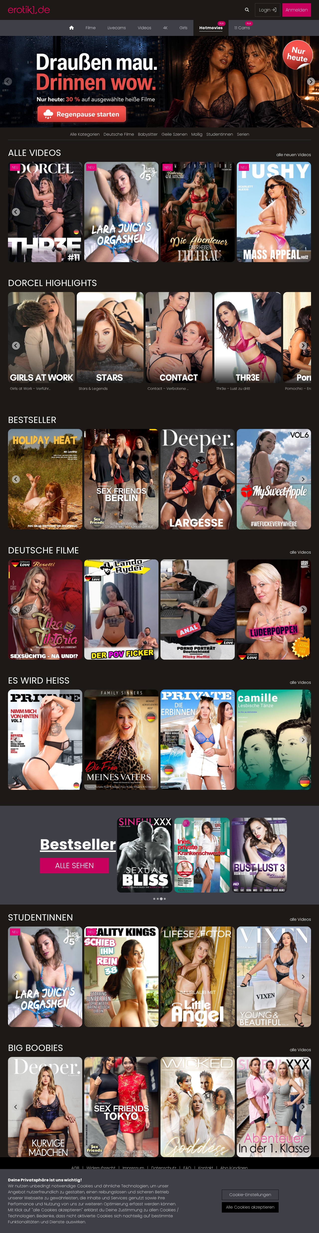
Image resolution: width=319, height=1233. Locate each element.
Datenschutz (163, 1168)
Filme (91, 28)
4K (165, 28)
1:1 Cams (243, 26)
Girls (183, 28)
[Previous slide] (8, 82)
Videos (144, 28)
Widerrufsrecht (100, 1168)
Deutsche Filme (119, 134)
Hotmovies (211, 26)
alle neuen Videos (293, 155)
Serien (243, 134)
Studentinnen (219, 134)
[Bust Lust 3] (144, 855)
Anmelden (297, 10)
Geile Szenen (174, 134)
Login (265, 10)
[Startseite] (71, 28)
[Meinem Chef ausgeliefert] (259, 855)
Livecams (117, 28)
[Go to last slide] (16, 212)
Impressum (133, 1168)
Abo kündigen (234, 1168)
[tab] (154, 899)
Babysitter (148, 134)
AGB (75, 1168)
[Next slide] (311, 82)
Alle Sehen (74, 865)
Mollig (196, 134)
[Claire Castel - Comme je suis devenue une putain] (202, 855)
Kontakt (205, 1168)
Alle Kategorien (85, 134)
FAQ (187, 1168)
